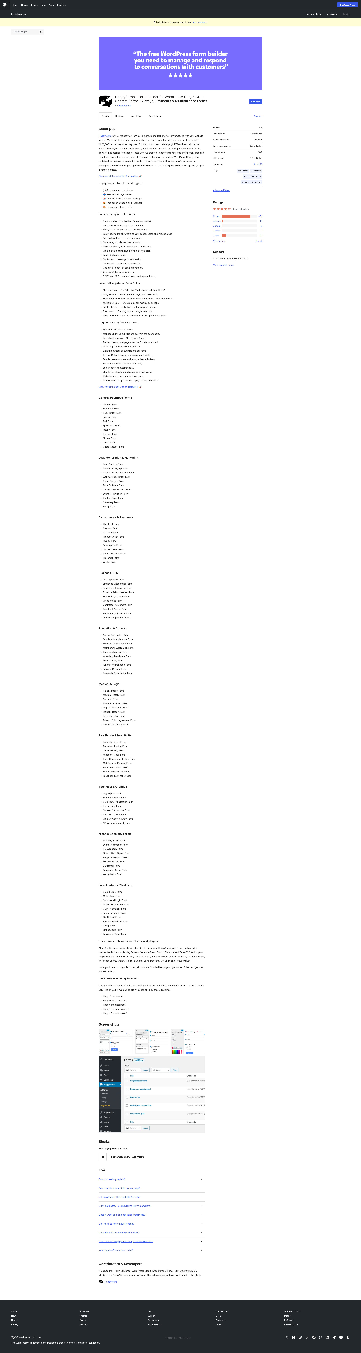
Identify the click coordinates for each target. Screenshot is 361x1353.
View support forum (223, 265)
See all (259, 241)
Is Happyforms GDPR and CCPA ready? (119, 1197)
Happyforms (125, 105)
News (13, 1316)
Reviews (119, 116)
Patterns (83, 1325)
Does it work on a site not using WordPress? (122, 1215)
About (14, 1311)
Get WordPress (348, 5)
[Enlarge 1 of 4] (128, 1033)
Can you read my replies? (112, 1179)
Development (155, 116)
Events (219, 1316)
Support (258, 116)
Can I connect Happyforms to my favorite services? (126, 1241)
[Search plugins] (41, 32)
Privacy (14, 1325)
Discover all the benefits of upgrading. (118, 176)
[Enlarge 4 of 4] (201, 1059)
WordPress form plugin (251, 182)
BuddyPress (291, 1325)
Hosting (14, 1320)
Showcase (84, 1311)
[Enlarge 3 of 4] (201, 1033)
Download (255, 101)
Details (105, 116)
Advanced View (221, 190)
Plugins (83, 1320)
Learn (150, 1311)
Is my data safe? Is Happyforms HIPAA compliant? (125, 1206)
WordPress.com (292, 1311)
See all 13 (257, 164)
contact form (243, 171)
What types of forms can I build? (116, 1250)
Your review (219, 241)
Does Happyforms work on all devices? (119, 1232)
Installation (136, 116)
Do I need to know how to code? (116, 1223)
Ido (39, 1338)
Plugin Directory (18, 14)
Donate (220, 1320)
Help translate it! (199, 22)
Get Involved (222, 1311)
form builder (249, 176)
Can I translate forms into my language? (119, 1188)
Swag (220, 1325)
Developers (153, 1320)
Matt (287, 1316)
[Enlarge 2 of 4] (165, 1033)
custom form (256, 171)
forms (258, 176)
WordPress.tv (155, 1325)
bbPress (289, 1320)
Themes (83, 1316)
